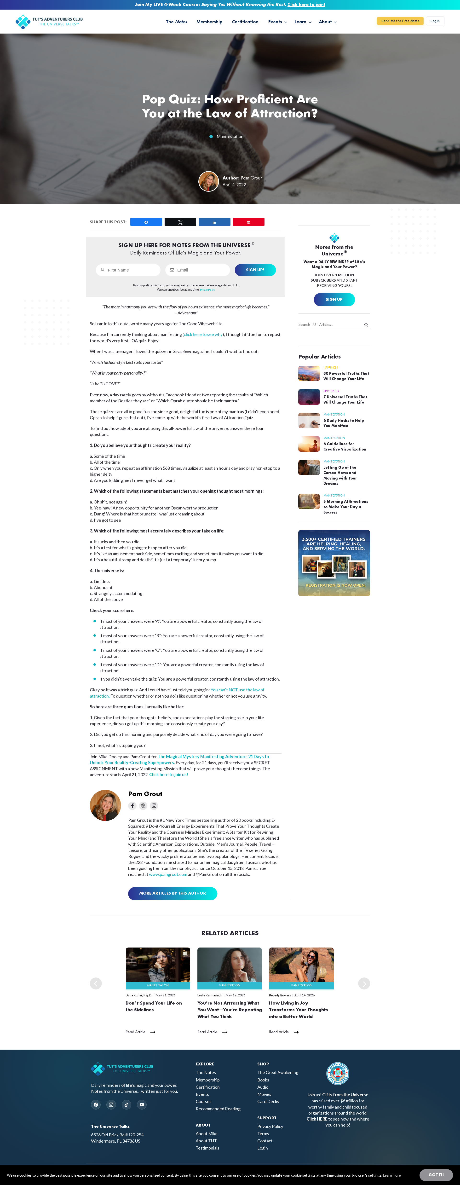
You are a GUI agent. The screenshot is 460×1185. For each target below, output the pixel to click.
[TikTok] (126, 1105)
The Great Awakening (277, 1072)
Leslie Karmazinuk (209, 995)
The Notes (206, 1072)
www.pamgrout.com (168, 874)
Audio (262, 1087)
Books (263, 1079)
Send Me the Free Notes (400, 21)
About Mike (207, 1133)
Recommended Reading (218, 1108)
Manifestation (230, 136)
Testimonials (207, 1148)
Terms (263, 1133)
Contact (265, 1140)
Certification (208, 1087)
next (364, 983)
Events (202, 1094)
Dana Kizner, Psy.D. (139, 995)
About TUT (206, 1140)
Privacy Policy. (207, 289)
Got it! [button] (436, 1175)
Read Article (135, 1032)
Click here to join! (306, 4)
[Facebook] (96, 1105)
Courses (203, 1101)
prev (96, 983)
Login (435, 21)
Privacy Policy (270, 1126)
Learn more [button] (392, 1175)
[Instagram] (111, 1105)
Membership (208, 1079)
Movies (264, 1094)
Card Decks (268, 1101)
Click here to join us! (168, 774)
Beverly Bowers (280, 995)
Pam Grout (251, 178)
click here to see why (203, 334)
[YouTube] (142, 1105)
